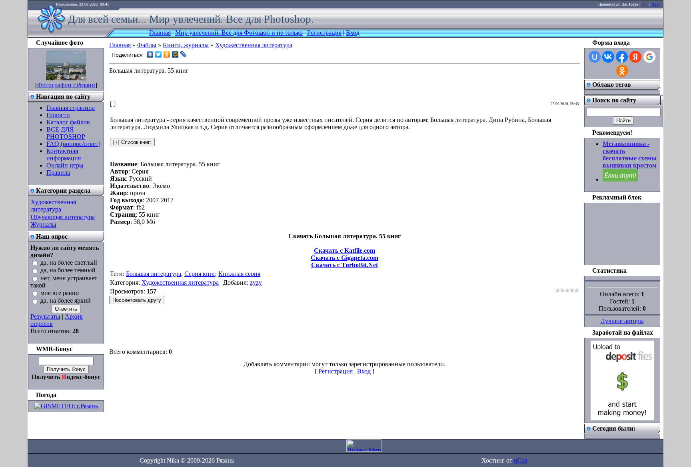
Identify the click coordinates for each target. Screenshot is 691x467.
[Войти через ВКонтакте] (608, 57)
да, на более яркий (65, 300)
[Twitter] (158, 54)
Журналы (43, 224)
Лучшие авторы (622, 320)
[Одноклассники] (167, 54)
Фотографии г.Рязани (66, 85)
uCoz (520, 460)
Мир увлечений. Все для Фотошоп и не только (239, 32)
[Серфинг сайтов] (620, 179)
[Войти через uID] (595, 57)
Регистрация (324, 32)
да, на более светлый (68, 262)
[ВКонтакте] (150, 54)
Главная (160, 32)
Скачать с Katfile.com (344, 250)
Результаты (45, 316)
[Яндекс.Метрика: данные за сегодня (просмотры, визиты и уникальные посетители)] (363, 445)
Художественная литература (53, 206)
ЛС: (645, 4)
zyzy (256, 282)
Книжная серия (239, 273)
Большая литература (153, 273)
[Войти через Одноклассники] (622, 71)
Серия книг (199, 273)
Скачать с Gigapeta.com (344, 257)
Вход (352, 32)
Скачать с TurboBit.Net (344, 264)
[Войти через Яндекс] (635, 57)
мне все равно (59, 292)
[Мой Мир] (175, 54)
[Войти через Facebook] (622, 57)
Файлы (146, 45)
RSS (655, 4)
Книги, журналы (186, 45)
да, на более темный (68, 270)
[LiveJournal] (184, 54)
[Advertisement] (344, 88)
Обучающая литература (63, 217)
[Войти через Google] (649, 56)
